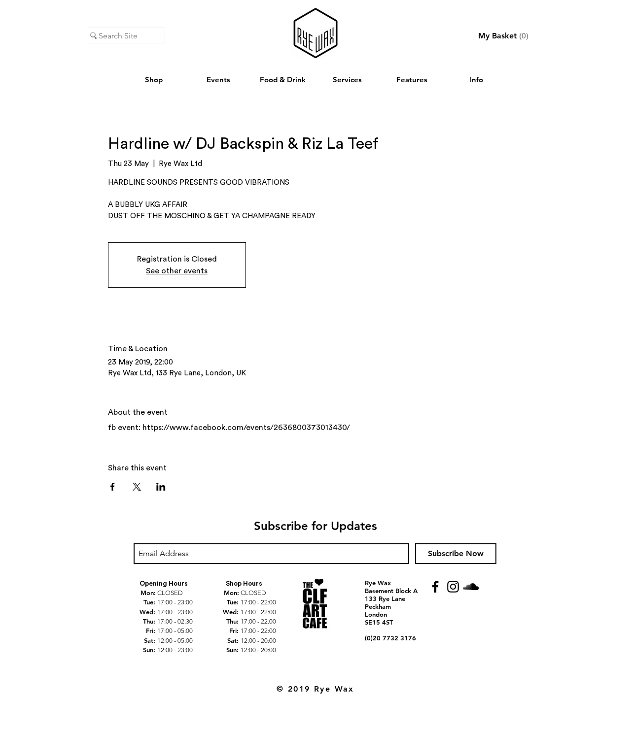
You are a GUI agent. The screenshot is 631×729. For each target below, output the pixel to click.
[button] (503, 35)
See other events (177, 271)
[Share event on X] (136, 487)
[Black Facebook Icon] (435, 587)
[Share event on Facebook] (112, 487)
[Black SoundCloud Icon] (471, 587)
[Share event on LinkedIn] (161, 487)
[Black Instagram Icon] (453, 587)
